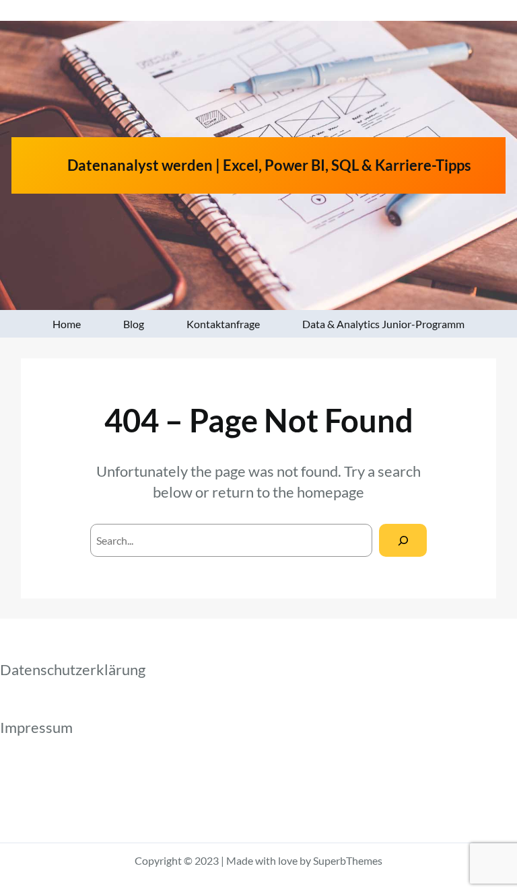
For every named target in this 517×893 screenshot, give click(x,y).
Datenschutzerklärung (72, 669)
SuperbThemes (347, 860)
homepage (330, 492)
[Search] (403, 540)
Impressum (36, 727)
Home (67, 323)
